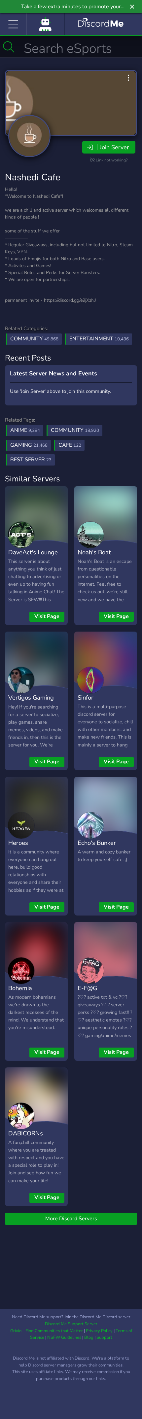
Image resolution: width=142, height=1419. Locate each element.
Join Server (114, 147)
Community (34, 338)
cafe (69, 445)
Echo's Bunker (97, 843)
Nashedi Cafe (32, 177)
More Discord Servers (71, 1218)
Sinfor (85, 697)
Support (104, 1337)
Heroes (18, 843)
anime (25, 430)
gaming (29, 445)
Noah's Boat (94, 552)
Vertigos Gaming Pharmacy (31, 702)
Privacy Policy (99, 1331)
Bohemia (20, 988)
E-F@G (87, 988)
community (75, 430)
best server (31, 459)
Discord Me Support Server (71, 1324)
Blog (88, 1337)
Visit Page (46, 616)
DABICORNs (25, 1133)
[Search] (9, 47)
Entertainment (99, 338)
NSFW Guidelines (64, 1337)
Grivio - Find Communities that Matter (46, 1331)
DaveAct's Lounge (33, 552)
